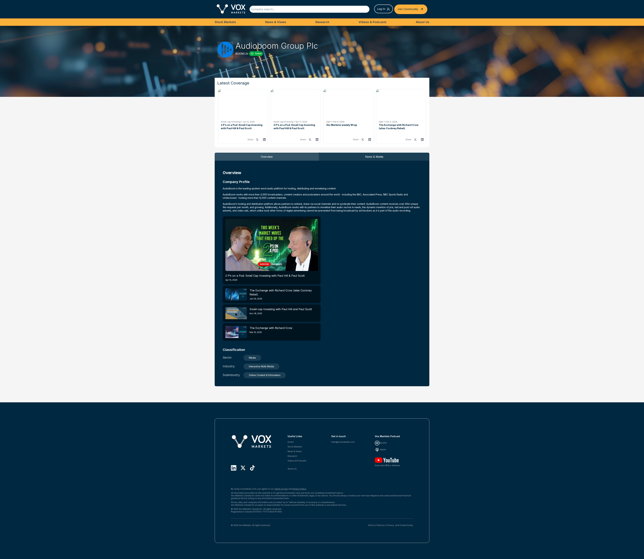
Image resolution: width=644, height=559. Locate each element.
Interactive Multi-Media (261, 366)
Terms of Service (376, 525)
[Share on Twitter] (257, 139)
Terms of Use (281, 489)
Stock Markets (225, 22)
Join (407, 9)
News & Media (374, 156)
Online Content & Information (264, 375)
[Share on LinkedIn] (264, 139)
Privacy (390, 525)
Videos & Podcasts (373, 22)
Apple (383, 449)
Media (252, 357)
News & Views (275, 22)
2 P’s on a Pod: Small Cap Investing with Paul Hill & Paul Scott (265, 277)
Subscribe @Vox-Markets (387, 465)
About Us (422, 22)
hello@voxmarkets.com (343, 442)
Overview (267, 156)
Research (322, 22)
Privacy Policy (299, 489)
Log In (381, 9)
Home (291, 442)
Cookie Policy (406, 525)
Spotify (383, 443)
